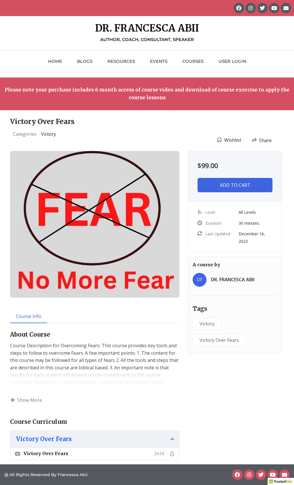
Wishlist (232, 140)
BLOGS (84, 61)
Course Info (28, 316)
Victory (48, 134)
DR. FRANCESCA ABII (232, 279)
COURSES (193, 61)
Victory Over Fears (219, 340)
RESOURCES (121, 61)
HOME (55, 61)
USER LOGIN (232, 61)
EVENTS (158, 61)
